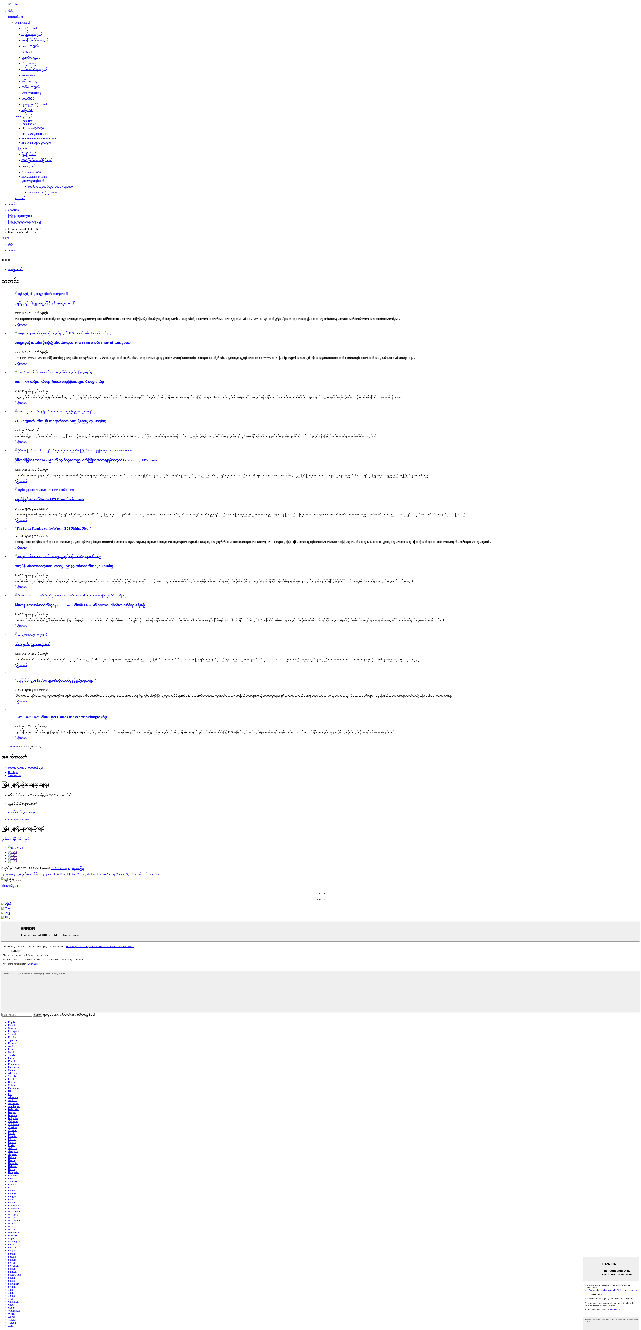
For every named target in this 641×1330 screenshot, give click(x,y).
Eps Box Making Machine (111, 874)
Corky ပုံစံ (26, 51)
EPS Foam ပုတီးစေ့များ (34, 133)
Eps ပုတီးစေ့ (8, 874)
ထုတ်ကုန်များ (15, 16)
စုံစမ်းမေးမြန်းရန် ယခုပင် (15, 839)
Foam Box (27, 120)
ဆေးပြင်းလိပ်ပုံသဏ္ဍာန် (34, 40)
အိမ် (10, 11)
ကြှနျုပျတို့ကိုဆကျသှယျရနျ (24, 221)
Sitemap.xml (14, 775)
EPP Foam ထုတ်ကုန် (32, 128)
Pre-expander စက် (31, 172)
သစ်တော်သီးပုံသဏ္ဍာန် (34, 69)
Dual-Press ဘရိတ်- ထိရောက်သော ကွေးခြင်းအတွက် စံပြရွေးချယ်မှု (59, 381)
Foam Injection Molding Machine (78, 874)
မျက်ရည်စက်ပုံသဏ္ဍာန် (34, 104)
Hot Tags (13, 772)
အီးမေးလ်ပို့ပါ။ (9, 885)
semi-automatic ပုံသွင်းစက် (42, 192)
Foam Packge (28, 123)
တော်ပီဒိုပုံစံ (27, 98)
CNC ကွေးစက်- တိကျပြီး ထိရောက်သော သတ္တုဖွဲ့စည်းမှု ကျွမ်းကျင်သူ (61, 421)
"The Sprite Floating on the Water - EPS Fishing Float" (53, 528)
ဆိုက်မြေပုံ (78, 868)
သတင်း (12, 204)
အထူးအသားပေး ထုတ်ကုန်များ (25, 767)
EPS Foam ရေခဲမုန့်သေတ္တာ (36, 142)
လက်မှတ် (13, 210)
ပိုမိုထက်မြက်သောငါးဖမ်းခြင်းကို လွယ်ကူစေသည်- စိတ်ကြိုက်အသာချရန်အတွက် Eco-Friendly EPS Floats (86, 460)
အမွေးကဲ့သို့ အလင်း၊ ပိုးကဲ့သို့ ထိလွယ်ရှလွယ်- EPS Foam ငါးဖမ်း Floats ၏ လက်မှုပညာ (73, 342)
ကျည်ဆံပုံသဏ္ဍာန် (31, 34)
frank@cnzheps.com (19, 819)
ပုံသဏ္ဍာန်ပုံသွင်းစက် (33, 180)
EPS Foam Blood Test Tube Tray (38, 138)
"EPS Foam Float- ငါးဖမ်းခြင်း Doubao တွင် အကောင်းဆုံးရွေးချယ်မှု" (62, 717)
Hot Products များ (60, 868)
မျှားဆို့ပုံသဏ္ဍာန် (30, 57)
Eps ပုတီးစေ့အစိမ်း (27, 874)
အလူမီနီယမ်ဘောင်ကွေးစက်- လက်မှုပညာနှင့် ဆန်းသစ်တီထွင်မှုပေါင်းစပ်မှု (64, 566)
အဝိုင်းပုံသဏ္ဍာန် (30, 87)
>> (23, 746)
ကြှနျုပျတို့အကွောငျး (20, 215)
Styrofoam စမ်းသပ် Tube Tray (142, 874)
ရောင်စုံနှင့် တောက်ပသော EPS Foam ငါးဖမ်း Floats (49, 499)
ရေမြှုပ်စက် (21, 148)
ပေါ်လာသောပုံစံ (30, 81)
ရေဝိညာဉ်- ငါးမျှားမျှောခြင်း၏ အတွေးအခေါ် (44, 303)
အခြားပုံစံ (27, 110)
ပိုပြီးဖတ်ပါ (21, 324)
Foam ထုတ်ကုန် (23, 116)
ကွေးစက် (20, 198)
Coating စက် (28, 166)
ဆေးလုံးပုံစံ (28, 75)
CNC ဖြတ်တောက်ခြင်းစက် (36, 160)
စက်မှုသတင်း (15, 269)
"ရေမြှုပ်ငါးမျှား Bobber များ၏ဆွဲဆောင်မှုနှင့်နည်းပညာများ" (55, 680)
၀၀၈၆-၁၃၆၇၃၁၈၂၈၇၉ (21, 812)
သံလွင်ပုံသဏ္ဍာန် (30, 63)
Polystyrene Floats (49, 874)
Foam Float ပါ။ (23, 22)
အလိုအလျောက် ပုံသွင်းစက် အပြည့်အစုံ (50, 186)
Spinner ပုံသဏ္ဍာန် (31, 92)
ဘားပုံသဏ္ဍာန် (29, 28)
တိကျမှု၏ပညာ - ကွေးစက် (32, 644)
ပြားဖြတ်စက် (28, 154)
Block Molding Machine (34, 176)
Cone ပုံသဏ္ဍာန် (30, 46)
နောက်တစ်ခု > (14, 746)
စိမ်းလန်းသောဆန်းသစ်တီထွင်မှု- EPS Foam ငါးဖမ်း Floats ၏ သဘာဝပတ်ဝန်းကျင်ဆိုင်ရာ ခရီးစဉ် (80, 605)
